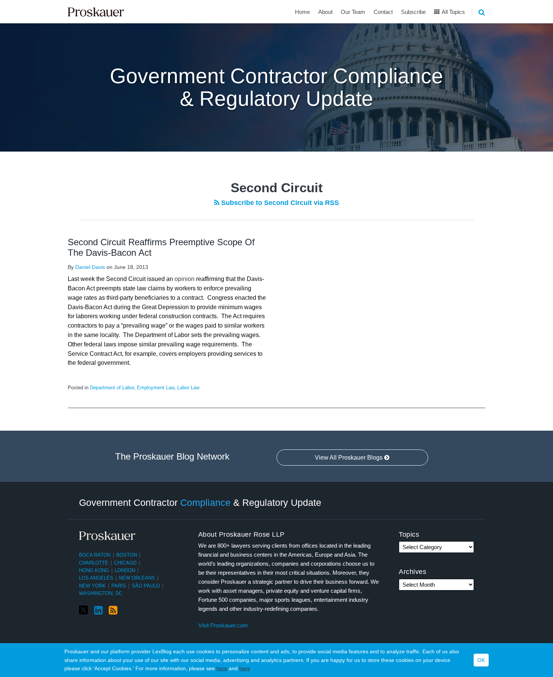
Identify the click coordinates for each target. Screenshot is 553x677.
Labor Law (188, 387)
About (325, 12)
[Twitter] (83, 610)
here (221, 668)
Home (302, 12)
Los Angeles (96, 578)
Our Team (353, 12)
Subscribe (413, 12)
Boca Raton (95, 555)
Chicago (125, 563)
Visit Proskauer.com (223, 625)
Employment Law (155, 387)
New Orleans (137, 578)
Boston (126, 555)
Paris (118, 586)
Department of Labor (112, 387)
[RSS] (113, 610)
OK (481, 660)
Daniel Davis (90, 267)
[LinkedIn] (98, 610)
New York (92, 586)
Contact (383, 12)
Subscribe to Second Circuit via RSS (279, 202)
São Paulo (146, 586)
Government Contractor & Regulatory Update (200, 502)
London (125, 570)
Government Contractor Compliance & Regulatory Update (276, 87)
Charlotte (93, 563)
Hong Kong (94, 570)
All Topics (453, 12)
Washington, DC (100, 593)
